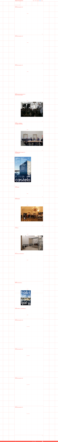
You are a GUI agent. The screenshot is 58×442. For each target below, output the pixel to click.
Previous (26, 108)
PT (15, 441)
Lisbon (27, 326)
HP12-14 (27, 13)
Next (37, 108)
